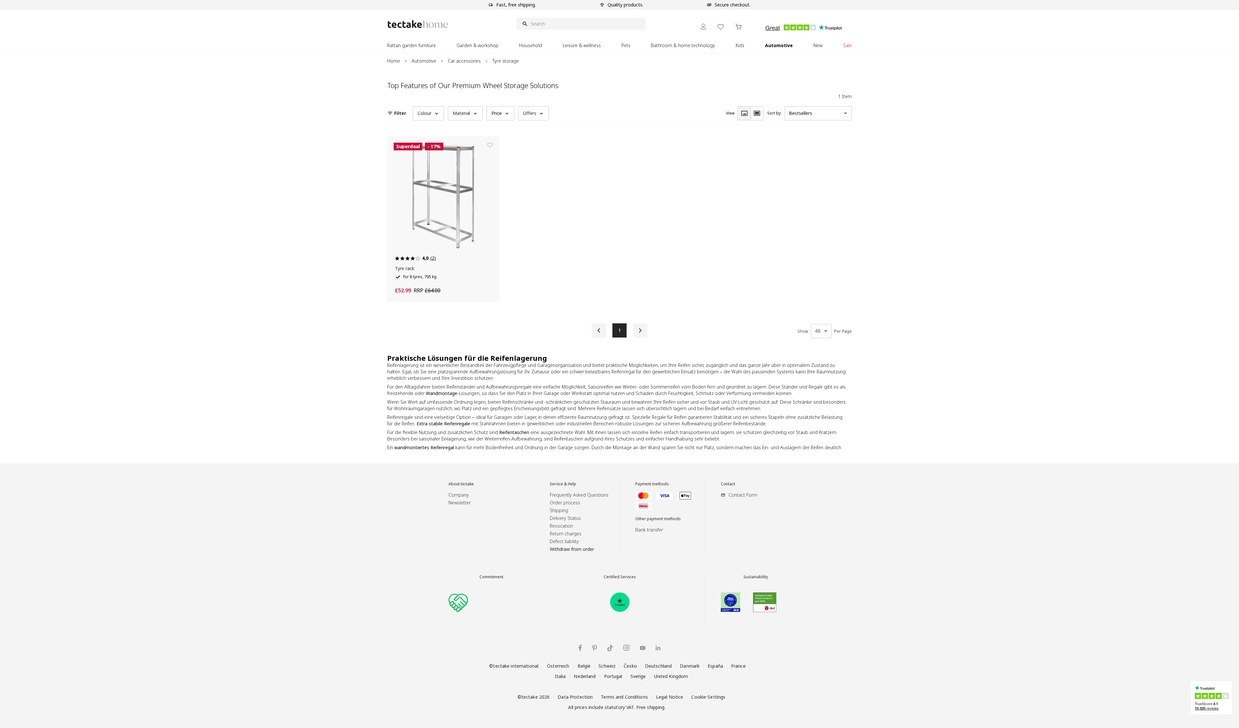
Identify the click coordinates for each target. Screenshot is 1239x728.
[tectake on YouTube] (642, 648)
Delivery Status (565, 518)
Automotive (424, 61)
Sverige (638, 676)
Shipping (559, 510)
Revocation (561, 526)
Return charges (565, 534)
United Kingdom (671, 676)
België (584, 666)
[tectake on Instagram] (626, 648)
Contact (728, 484)
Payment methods (652, 484)
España (715, 666)
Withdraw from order (572, 549)
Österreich (558, 666)
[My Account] (703, 27)
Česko (630, 666)
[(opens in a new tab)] (620, 602)
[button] (428, 113)
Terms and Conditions (624, 697)
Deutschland (658, 666)
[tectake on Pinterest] (594, 648)
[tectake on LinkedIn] (658, 647)
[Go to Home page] (417, 24)
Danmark (690, 666)
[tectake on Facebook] (580, 648)
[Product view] (744, 113)
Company (458, 495)
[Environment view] (756, 113)
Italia (560, 676)
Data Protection (575, 697)
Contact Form (743, 495)
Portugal (613, 676)
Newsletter (459, 503)
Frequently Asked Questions (579, 495)
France (738, 666)
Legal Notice (669, 697)
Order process (565, 503)
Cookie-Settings (708, 697)
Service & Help (563, 484)
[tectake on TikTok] (610, 648)
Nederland (585, 676)
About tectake (461, 484)
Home (393, 61)
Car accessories (464, 61)
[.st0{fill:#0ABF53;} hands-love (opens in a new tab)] (458, 602)
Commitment (491, 577)
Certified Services (620, 577)
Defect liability (564, 541)
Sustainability (755, 577)
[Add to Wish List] (490, 145)
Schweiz (607, 666)
